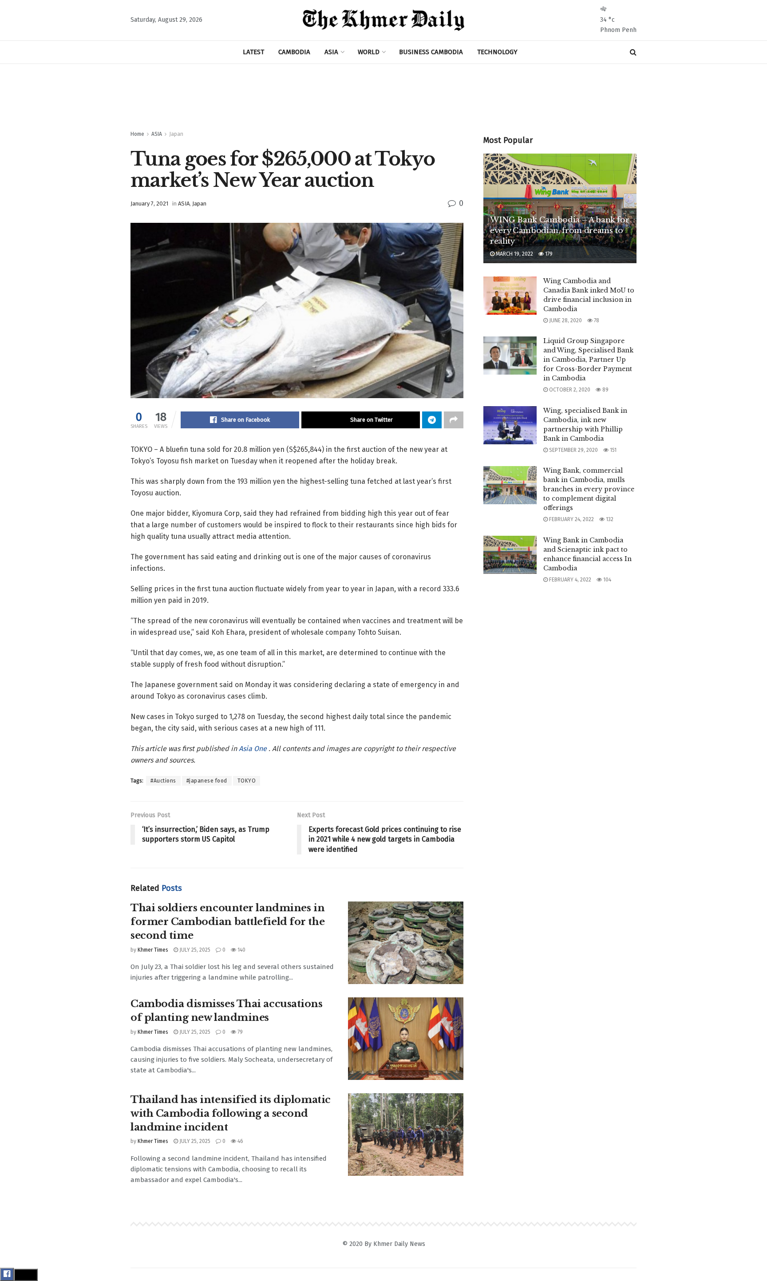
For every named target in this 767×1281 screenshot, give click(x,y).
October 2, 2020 (569, 390)
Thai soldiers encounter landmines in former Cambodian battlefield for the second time (227, 921)
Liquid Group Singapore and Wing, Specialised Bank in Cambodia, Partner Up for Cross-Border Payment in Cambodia (588, 359)
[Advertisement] (383, 97)
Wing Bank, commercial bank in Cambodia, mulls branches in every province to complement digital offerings (588, 489)
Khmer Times (153, 950)
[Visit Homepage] (384, 20)
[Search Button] (633, 52)
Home (137, 134)
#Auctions (163, 781)
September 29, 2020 (573, 450)
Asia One (254, 748)
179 (548, 254)
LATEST (253, 52)
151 (613, 450)
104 (606, 580)
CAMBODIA (294, 52)
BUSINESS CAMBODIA (431, 52)
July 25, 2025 (194, 950)
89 (605, 390)
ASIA (331, 52)
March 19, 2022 (513, 254)
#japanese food (206, 781)
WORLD (369, 52)
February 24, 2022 (571, 519)
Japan (176, 134)
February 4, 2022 (569, 580)
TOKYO (246, 781)
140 (240, 950)
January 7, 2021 (149, 203)
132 (609, 519)
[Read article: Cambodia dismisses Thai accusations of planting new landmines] (405, 1038)
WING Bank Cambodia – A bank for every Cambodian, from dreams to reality (559, 230)
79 (239, 1032)
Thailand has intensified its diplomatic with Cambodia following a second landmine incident (230, 1113)
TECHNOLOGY (497, 52)
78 (596, 320)
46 (239, 1141)
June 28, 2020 (565, 320)
